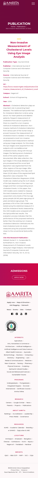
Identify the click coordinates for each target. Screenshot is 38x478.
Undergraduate (12, 383)
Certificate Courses (24, 388)
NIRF (21, 455)
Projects (18, 405)
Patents (10, 405)
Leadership (28, 414)
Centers (9, 402)
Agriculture (18, 341)
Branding (29, 427)
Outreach (24, 305)
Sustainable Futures (19, 374)
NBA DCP (13, 455)
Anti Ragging (14, 305)
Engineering (20, 358)
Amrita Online (19, 391)
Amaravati (18, 439)
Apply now (11, 302)
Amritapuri (9, 439)
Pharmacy (28, 363)
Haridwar (28, 444)
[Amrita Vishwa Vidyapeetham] (11, 3)
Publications (21, 26)
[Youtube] (21, 314)
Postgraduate (24, 383)
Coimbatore (15, 441)
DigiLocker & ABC (23, 430)
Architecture (9, 346)
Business (19, 355)
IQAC (6, 455)
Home (13, 26)
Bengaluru (27, 439)
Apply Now (19, 277)
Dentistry (10, 358)
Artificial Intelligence (23, 346)
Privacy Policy (15, 470)
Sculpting (25, 366)
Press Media (13, 416)
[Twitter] (17, 314)
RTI (20, 472)
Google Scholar (19, 402)
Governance (24, 416)
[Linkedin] (26, 314)
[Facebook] (12, 314)
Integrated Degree (14, 386)
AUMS (6, 427)
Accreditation (17, 414)
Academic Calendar (17, 427)
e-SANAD (11, 430)
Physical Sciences (14, 366)
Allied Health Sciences (14, 352)
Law (27, 358)
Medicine (28, 360)
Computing (29, 355)
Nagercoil (10, 444)
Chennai (6, 441)
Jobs (21, 309)
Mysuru (30, 441)
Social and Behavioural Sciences (18, 372)
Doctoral (26, 386)
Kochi (24, 441)
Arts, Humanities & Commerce (18, 343)
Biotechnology (9, 355)
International (10, 388)
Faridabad (19, 444)
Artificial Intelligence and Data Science (18, 349)
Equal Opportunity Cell (10, 472)
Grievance (24, 470)
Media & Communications (14, 360)
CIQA (31, 455)
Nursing (20, 363)
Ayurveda (27, 352)
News (9, 309)
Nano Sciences (10, 363)
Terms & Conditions (28, 472)
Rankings (7, 414)
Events (15, 309)
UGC (26, 455)
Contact (28, 309)
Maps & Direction (23, 302)
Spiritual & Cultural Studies (18, 369)
